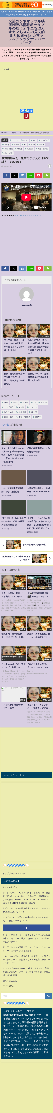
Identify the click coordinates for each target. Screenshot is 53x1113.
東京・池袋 (9, 149)
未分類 (4, 140)
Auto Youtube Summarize (27, 215)
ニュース (15, 140)
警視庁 (19, 149)
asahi (33, 145)
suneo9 (26, 305)
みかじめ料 (9, 153)
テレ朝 (7, 145)
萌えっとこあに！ (11, 981)
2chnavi (5, 69)
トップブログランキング (14, 873)
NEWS (25, 140)
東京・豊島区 (43, 149)
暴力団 (41, 145)
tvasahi (16, 145)
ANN (34, 140)
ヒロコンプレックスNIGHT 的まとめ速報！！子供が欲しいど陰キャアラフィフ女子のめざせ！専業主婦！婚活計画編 (26, 971)
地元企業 (30, 149)
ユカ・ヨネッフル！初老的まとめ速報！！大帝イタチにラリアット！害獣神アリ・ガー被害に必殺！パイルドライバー (26, 959)
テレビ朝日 (45, 140)
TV (25, 145)
